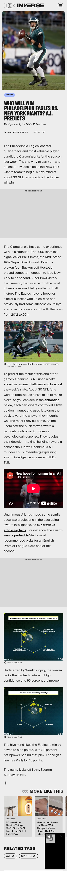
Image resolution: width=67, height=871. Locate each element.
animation (51, 400)
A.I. (8, 856)
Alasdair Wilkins (19, 132)
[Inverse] (31, 5)
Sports (26, 856)
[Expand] (49, 836)
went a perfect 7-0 (17, 535)
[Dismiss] (61, 836)
